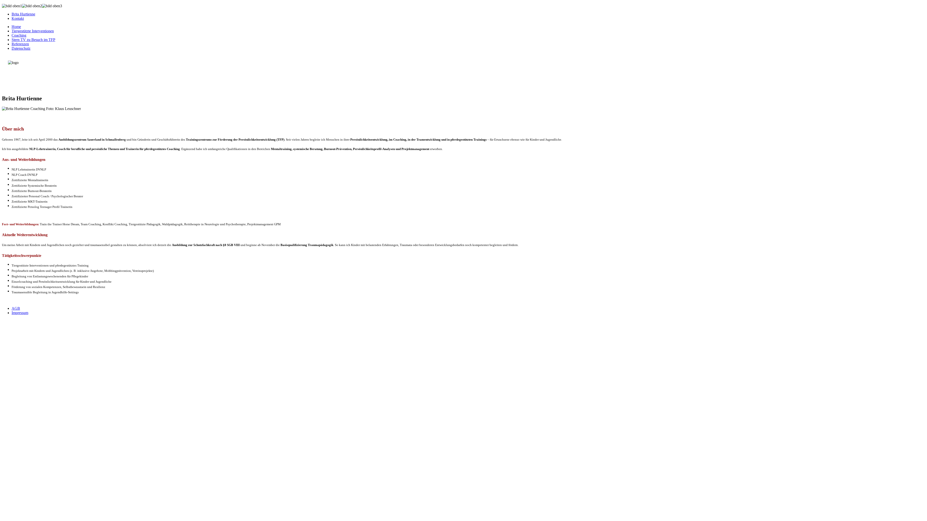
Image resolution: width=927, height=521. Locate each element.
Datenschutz (21, 48)
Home (16, 27)
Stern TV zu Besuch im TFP (33, 40)
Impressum (20, 313)
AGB (16, 308)
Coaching (19, 35)
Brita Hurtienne (23, 14)
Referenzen (20, 44)
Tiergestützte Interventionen (33, 31)
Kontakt (18, 18)
